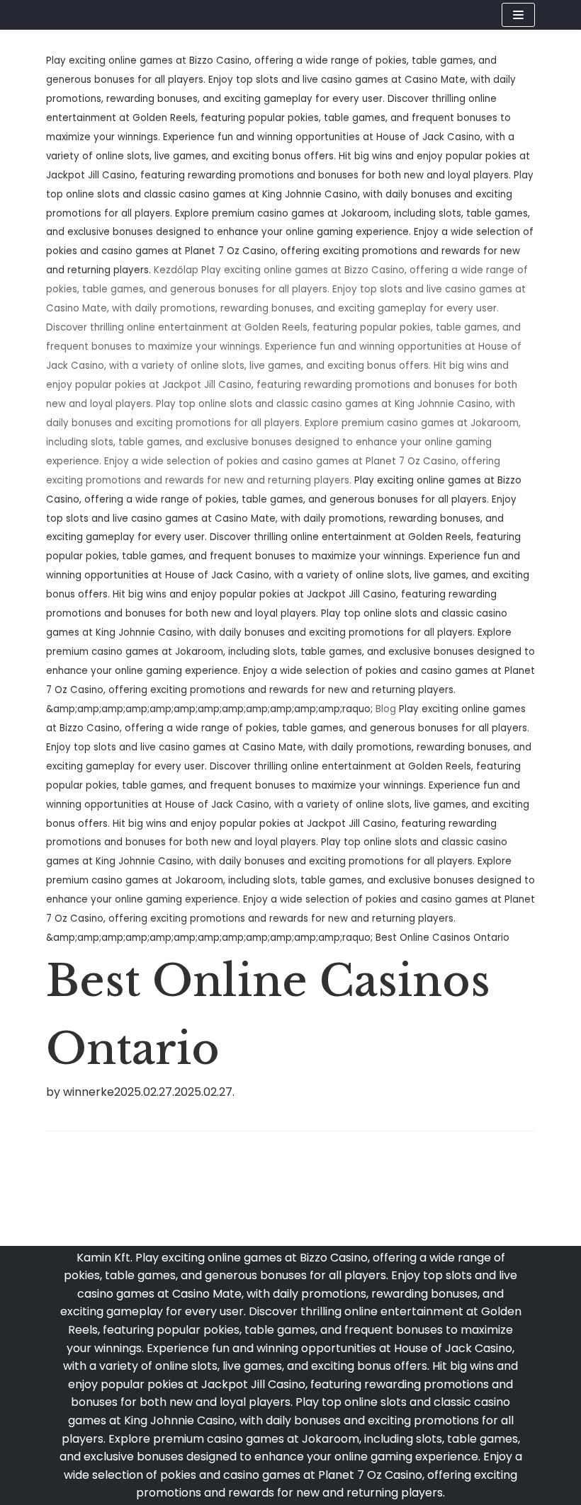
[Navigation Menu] (518, 15)
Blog (386, 709)
